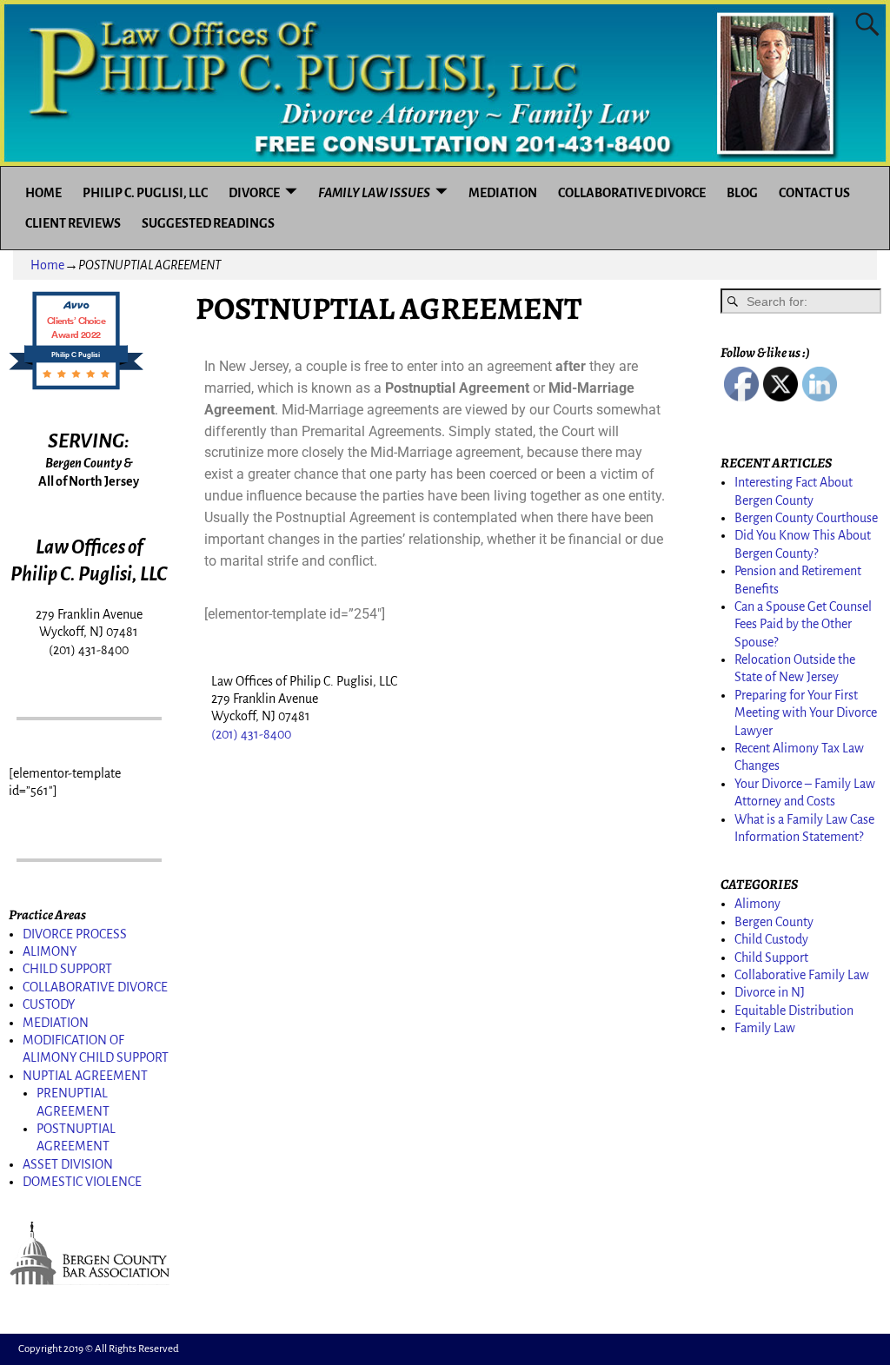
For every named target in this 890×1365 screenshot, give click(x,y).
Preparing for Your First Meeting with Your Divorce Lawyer (805, 713)
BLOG (742, 193)
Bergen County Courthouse (806, 518)
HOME (43, 193)
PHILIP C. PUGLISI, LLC (145, 193)
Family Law (764, 1028)
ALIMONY (49, 951)
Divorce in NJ (769, 992)
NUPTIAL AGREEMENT (85, 1076)
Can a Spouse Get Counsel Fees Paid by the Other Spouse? (803, 624)
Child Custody (771, 939)
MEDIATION (502, 193)
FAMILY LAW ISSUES (374, 193)
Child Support (771, 957)
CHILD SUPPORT (67, 969)
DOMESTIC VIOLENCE (82, 1182)
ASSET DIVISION (68, 1164)
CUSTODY (49, 1004)
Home (47, 265)
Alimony (757, 904)
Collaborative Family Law (801, 975)
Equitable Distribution (793, 1010)
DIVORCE (254, 193)
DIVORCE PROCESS (75, 934)
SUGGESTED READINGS (208, 223)
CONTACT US (814, 193)
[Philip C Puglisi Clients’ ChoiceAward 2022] (76, 388)
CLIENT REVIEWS (73, 223)
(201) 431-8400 (251, 734)
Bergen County (774, 922)
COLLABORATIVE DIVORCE (632, 193)
